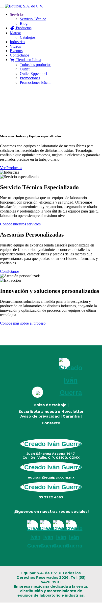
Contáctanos (9, 271)
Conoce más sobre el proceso (23, 323)
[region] (51, 109)
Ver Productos (11, 168)
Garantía (71, 416)
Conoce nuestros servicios (20, 224)
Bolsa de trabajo (50, 404)
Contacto (51, 423)
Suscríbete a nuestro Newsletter (51, 411)
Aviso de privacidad (40, 416)
